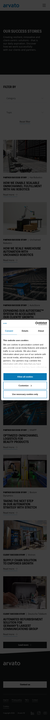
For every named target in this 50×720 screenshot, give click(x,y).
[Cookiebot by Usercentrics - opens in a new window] (35, 323)
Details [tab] (25, 331)
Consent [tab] (9, 331)
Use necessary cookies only (25, 394)
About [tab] (41, 331)
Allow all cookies (25, 377)
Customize (24, 385)
